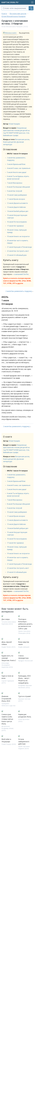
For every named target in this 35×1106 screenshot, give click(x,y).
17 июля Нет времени (15, 226)
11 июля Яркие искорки (16, 199)
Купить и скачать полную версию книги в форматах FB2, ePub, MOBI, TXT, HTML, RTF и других (17, 280)
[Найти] (31, 8)
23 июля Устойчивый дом (16, 255)
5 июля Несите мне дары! (16, 172)
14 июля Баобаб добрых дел (17, 211)
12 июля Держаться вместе (17, 203)
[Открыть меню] (31, 2)
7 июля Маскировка (14, 183)
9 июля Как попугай (14, 191)
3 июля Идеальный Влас (16, 164)
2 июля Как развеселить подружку (19, 291)
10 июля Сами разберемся (17, 195)
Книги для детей (9, 142)
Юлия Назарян (14, 124)
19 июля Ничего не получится (18, 236)
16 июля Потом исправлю (17, 222)
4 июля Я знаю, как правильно (18, 168)
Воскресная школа (22, 139)
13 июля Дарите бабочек (16, 207)
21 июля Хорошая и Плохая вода (19, 247)
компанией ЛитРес (21, 274)
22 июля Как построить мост (18, 251)
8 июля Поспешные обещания (18, 187)
